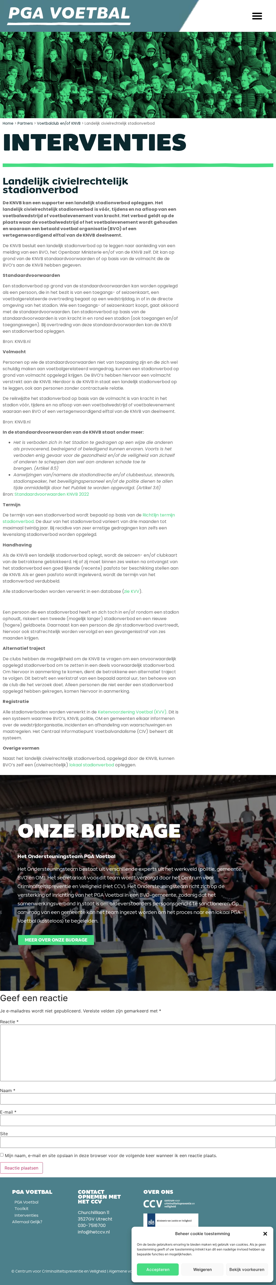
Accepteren (158, 1269)
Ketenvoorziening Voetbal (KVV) (132, 712)
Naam (7, 1090)
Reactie (9, 1021)
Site (4, 1133)
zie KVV (131, 591)
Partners (25, 123)
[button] (265, 1233)
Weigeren (202, 1269)
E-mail (8, 1112)
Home (8, 123)
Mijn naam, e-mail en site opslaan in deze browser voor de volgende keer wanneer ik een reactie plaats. (111, 1155)
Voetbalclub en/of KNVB (59, 123)
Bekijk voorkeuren (246, 1269)
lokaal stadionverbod (91, 765)
